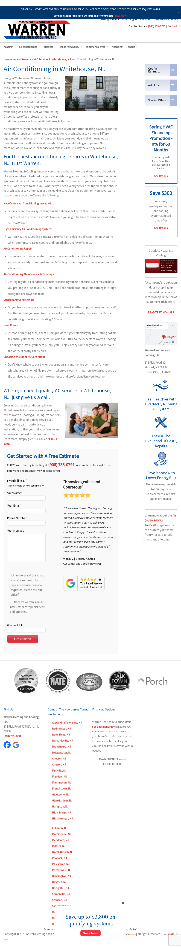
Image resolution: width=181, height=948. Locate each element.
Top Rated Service (91, 583)
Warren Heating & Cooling (37, 29)
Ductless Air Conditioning (19, 299)
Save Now (90, 933)
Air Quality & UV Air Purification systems (160, 520)
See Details (161, 176)
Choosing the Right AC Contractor (24, 356)
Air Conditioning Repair (18, 248)
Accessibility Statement (126, 934)
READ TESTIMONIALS (161, 312)
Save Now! (121, 15)
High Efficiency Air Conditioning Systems (28, 229)
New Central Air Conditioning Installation (29, 203)
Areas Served (21, 59)
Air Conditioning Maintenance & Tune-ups (29, 274)
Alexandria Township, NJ (67, 722)
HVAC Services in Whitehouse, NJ (51, 59)
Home (8, 59)
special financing (102, 726)
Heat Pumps (11, 325)
